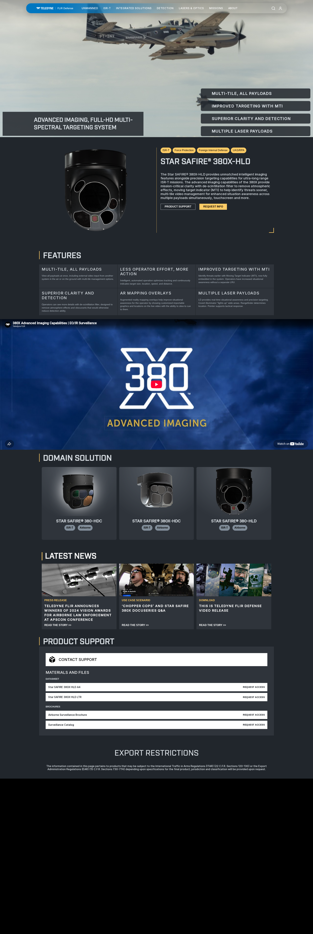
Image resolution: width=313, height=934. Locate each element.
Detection (165, 8)
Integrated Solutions (134, 8)
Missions (216, 8)
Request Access (254, 687)
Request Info (213, 206)
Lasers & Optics (191, 8)
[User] (280, 8)
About (233, 8)
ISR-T (107, 8)
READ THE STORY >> (57, 625)
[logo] (54, 8)
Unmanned (90, 8)
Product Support (178, 206)
